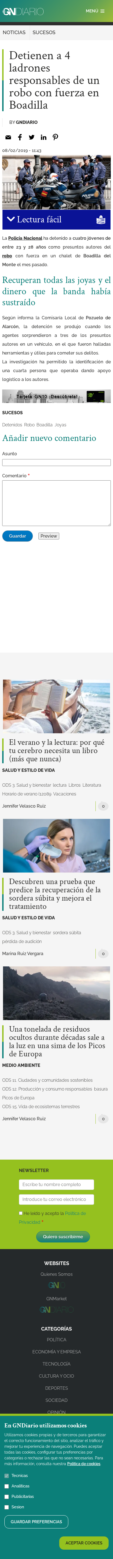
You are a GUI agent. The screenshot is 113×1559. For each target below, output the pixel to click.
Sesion (18, 1507)
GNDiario (27, 122)
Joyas (60, 424)
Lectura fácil (38, 220)
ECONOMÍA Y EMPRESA (56, 1351)
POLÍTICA (56, 1339)
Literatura (92, 785)
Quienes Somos (57, 1274)
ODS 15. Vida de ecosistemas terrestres (41, 1106)
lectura (60, 785)
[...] (56, 1286)
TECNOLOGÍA (56, 1364)
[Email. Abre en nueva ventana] (8, 137)
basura (101, 1089)
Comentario (14, 475)
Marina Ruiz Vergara (22, 953)
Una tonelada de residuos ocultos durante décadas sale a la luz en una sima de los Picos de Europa (57, 1041)
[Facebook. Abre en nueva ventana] (20, 137)
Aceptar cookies (84, 1543)
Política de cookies (83, 1464)
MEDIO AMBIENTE (21, 1065)
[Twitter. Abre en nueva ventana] (32, 137)
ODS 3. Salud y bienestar (26, 785)
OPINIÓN (56, 1412)
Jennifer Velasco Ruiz (24, 806)
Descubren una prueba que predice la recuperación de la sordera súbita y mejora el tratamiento (55, 894)
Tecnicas (20, 1475)
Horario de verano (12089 (26, 794)
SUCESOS (44, 32)
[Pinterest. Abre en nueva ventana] (55, 137)
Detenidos (12, 424)
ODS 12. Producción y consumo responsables (47, 1089)
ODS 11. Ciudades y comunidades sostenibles (47, 1080)
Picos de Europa (18, 1097)
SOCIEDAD (56, 1400)
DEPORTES (56, 1388)
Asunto (9, 453)
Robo (29, 424)
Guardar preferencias (36, 1521)
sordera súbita (67, 932)
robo (7, 255)
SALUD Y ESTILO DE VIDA (28, 770)
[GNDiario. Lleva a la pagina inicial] (23, 11)
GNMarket (56, 1298)
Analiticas (20, 1486)
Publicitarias (23, 1496)
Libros (75, 785)
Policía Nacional (25, 238)
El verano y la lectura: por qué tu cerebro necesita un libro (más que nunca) (56, 750)
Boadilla (44, 424)
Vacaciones (64, 794)
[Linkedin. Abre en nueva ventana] (43, 137)
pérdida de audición (22, 941)
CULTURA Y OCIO (56, 1376)
